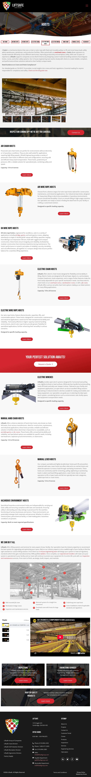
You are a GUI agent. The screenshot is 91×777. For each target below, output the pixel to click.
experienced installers (67, 554)
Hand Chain (65, 42)
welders (43, 554)
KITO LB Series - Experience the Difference (18, 640)
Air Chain (5, 42)
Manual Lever (75, 42)
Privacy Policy (81, 772)
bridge (18, 235)
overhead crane (55, 283)
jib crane (85, 283)
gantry (23, 235)
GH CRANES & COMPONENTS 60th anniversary (18, 625)
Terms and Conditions (60, 772)
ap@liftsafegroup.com (41, 760)
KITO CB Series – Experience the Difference (18, 635)
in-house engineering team (48, 552)
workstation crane (69, 283)
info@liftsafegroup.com (42, 755)
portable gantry (6, 432)
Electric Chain (35, 42)
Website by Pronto (81, 774)
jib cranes (17, 432)
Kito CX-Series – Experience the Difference (18, 630)
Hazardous (86, 42)
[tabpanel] (60, 637)
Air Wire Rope (15, 42)
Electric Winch (55, 42)
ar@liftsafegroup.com (41, 765)
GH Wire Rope (25, 42)
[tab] (15, 625)
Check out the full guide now (37, 71)
